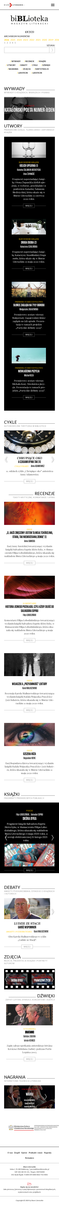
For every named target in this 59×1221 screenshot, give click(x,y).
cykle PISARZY (22, 466)
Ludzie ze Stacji (27, 923)
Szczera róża (29, 754)
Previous (13, 108)
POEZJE (29, 811)
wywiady (16, 61)
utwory (11, 65)
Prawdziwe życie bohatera (42, 983)
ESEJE (29, 529)
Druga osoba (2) (29, 242)
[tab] (7, 40)
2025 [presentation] (12, 39)
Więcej (28, 205)
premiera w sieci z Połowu (29, 302)
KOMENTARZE (29, 603)
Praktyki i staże (36, 1152)
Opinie (24, 1152)
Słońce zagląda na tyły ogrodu (28, 305)
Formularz (29, 1158)
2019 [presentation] (50, 39)
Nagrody (47, 1152)
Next (46, 108)
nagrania (13, 69)
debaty (23, 65)
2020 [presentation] (44, 39)
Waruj (29, 1094)
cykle (35, 65)
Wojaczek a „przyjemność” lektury (29, 684)
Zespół (17, 1152)
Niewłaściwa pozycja (29, 371)
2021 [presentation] (38, 39)
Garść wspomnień (27, 927)
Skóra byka (29, 819)
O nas (10, 1152)
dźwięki (46, 65)
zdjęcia (27, 69)
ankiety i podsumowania (19, 932)
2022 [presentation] (31, 39)
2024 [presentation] (19, 39)
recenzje (29, 61)
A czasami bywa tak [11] (29, 462)
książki (42, 61)
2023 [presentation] (25, 39)
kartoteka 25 (42, 69)
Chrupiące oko (29, 458)
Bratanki (29, 1032)
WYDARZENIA (29, 1029)
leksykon (37, 73)
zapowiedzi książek (29, 162)
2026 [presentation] (6, 39)
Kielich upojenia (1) (29, 165)
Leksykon (23, 73)
